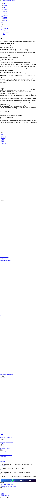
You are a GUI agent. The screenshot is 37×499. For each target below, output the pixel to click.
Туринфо (2, 31)
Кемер (13, 489)
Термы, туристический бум (4, 257)
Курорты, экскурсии (5, 28)
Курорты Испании (5, 9)
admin (2, 258)
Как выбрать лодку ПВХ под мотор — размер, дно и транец (8, 484)
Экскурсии (2, 140)
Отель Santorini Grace (3, 451)
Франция (2, 10)
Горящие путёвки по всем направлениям (6, 437)
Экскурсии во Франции (6, 12)
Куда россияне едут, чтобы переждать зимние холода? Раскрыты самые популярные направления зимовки (17, 315)
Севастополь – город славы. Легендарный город (7, 485)
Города (4, 27)
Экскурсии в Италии (5, 6)
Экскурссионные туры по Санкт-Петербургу (7, 432)
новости (12, 490)
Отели (3, 33)
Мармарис (18, 489)
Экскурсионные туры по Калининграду (6, 442)
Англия (2, 2)
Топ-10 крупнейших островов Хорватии (6, 374)
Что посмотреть (5, 3)
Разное (4, 34)
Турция (2, 19)
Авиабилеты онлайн (4, 135)
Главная (2, 134)
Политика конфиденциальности (5, 495)
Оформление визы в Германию (5, 483)
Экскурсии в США (5, 15)
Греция (2, 16)
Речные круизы (3, 138)
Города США (4, 14)
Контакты (2, 493)
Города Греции (5, 17)
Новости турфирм (5, 23)
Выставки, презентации (6, 32)
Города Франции (5, 11)
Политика (4, 24)
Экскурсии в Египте (5, 25)
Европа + (2, 26)
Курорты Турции (5, 20)
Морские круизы (3, 137)
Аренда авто (3, 139)
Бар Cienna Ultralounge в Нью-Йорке (6, 455)
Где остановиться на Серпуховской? (5, 448)
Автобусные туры (3, 136)
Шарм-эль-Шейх (2, 490)
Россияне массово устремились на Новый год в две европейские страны (11, 198)
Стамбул (33, 489)
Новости (2, 29)
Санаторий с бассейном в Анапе (5, 458)
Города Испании (5, 8)
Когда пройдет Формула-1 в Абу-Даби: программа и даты (8, 486)
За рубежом (4, 30)
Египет (2, 22)
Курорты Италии (5, 5)
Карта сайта (2, 141)
